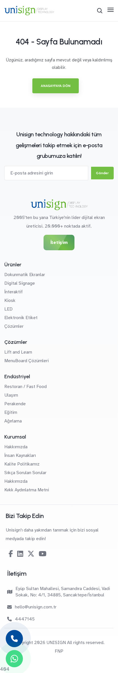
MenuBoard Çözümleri (26, 361)
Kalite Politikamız (22, 464)
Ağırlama (13, 421)
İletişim (59, 242)
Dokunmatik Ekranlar (24, 275)
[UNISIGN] (29, 10)
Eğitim (10, 412)
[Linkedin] (20, 554)
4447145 (25, 619)
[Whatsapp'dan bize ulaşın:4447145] (14, 658)
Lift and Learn (18, 352)
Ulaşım (11, 395)
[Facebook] (11, 554)
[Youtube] (42, 554)
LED (8, 309)
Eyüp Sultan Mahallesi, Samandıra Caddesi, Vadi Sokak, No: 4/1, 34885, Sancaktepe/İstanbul (62, 592)
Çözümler (13, 326)
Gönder (102, 173)
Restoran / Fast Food (25, 386)
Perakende (15, 404)
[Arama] (100, 10)
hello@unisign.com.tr (35, 607)
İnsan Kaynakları (20, 455)
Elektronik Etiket (21, 318)
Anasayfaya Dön (55, 86)
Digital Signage (19, 283)
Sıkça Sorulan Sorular (25, 473)
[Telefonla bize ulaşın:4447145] (14, 638)
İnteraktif (13, 292)
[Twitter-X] (30, 554)
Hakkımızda (15, 447)
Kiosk (9, 300)
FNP (59, 651)
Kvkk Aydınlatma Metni (26, 490)
